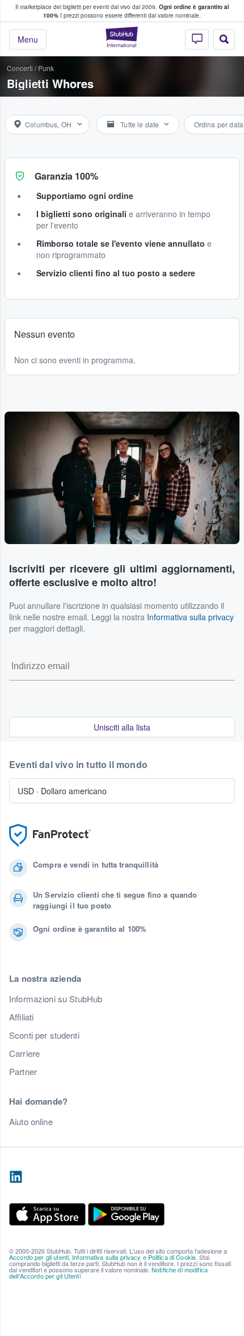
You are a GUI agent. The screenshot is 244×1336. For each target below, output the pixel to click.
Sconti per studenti (44, 1035)
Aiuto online (31, 1121)
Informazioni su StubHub (55, 998)
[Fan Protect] (50, 835)
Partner (23, 1071)
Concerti (20, 68)
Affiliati (21, 1017)
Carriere (24, 1053)
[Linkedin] (16, 1177)
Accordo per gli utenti (39, 1257)
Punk (46, 68)
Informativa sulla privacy (190, 617)
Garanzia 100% (66, 175)
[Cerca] (224, 39)
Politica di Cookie (172, 1257)
